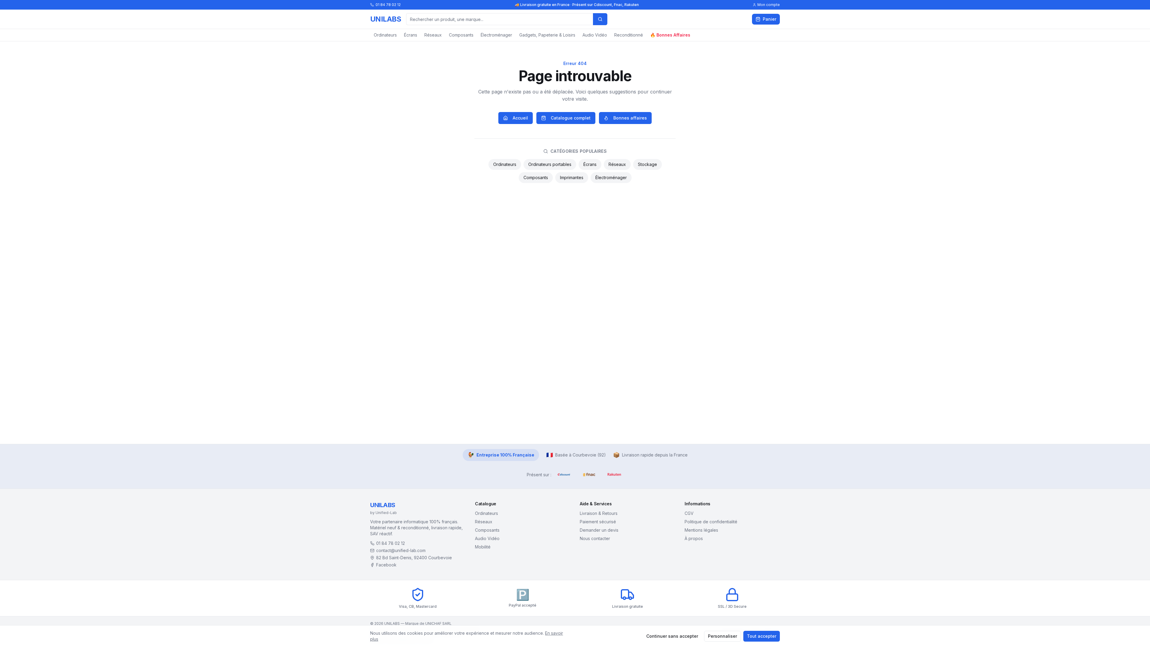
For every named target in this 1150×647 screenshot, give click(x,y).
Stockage (647, 164)
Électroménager (496, 34)
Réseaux (433, 34)
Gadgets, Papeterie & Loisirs (547, 34)
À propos (694, 538)
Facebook (386, 564)
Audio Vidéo (594, 34)
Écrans (410, 34)
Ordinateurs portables (549, 164)
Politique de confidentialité (711, 521)
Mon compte (768, 4)
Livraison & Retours (599, 513)
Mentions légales (701, 530)
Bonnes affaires (630, 117)
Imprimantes (571, 177)
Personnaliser (722, 636)
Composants (461, 34)
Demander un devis (599, 530)
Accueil (520, 117)
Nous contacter (595, 538)
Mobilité (483, 546)
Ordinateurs (385, 34)
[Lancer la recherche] (600, 19)
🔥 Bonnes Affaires (670, 34)
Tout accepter (761, 636)
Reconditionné (628, 34)
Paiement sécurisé (598, 521)
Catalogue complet (571, 117)
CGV (689, 513)
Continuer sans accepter (672, 636)
